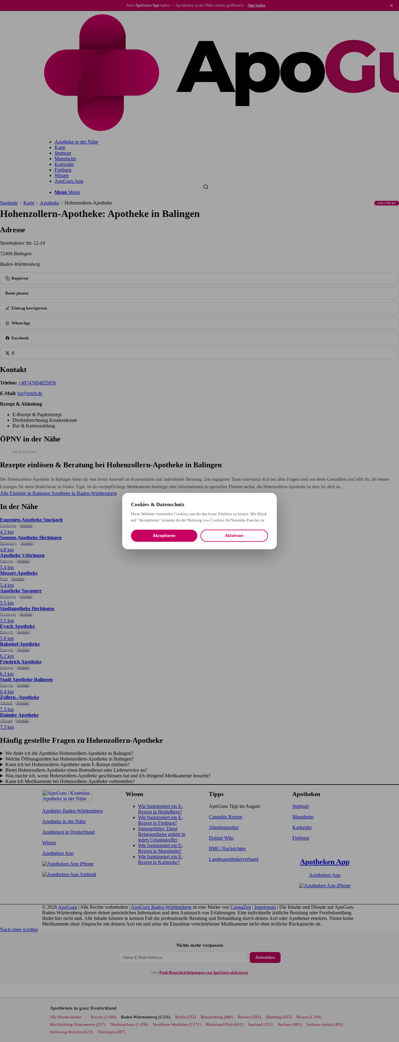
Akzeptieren (164, 535)
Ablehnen (234, 535)
